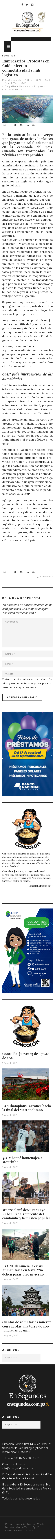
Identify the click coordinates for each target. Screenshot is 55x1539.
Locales (31, 1524)
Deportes (9, 1527)
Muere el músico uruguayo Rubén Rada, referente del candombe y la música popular (26, 1214)
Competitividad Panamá (16, 86)
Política (9, 1524)
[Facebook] (22, 4)
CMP (23, 83)
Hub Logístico (38, 86)
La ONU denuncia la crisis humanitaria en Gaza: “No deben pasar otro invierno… (24, 1270)
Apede (48, 80)
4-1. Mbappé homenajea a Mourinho (22, 1160)
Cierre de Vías (11, 83)
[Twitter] (27, 4)
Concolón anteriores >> (41, 885)
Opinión (36, 1527)
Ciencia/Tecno (23, 1527)
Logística (28, 1530)
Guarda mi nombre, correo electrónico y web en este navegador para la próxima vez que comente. (27, 683)
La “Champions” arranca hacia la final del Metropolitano (26, 1108)
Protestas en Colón (14, 89)
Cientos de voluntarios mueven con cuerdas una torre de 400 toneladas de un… (26, 1326)
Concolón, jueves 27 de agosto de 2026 (23, 871)
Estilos (8, 1530)
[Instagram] (32, 4)
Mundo (40, 1524)
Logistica (8, 56)
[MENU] (7, 46)
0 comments (46, 576)
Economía (20, 1524)
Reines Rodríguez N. (11, 80)
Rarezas (18, 1530)
